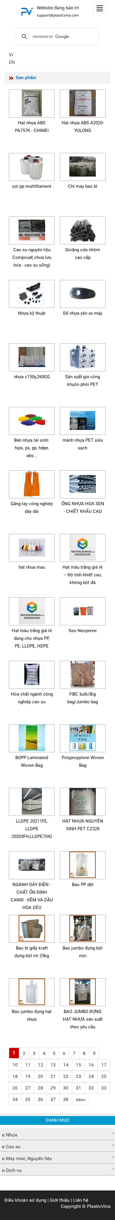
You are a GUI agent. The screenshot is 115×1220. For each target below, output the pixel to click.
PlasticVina (99, 1206)
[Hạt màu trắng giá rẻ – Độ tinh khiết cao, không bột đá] (82, 546)
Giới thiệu (60, 1200)
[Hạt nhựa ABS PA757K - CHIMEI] (32, 102)
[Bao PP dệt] (82, 864)
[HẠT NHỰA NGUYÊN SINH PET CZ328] (82, 800)
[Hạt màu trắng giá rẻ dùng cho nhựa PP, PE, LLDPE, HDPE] (32, 610)
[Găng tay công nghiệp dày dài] (32, 483)
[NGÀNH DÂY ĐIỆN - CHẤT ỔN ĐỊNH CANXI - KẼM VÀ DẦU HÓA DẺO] (32, 864)
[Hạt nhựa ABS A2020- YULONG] (82, 102)
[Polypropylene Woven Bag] (82, 737)
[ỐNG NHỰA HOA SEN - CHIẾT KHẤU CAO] (82, 483)
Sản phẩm (26, 77)
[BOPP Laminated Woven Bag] (32, 737)
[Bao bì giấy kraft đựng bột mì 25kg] (32, 927)
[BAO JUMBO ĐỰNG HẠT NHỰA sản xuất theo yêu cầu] (82, 991)
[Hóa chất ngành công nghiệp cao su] (32, 673)
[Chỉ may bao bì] (82, 165)
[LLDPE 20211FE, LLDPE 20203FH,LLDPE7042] (32, 800)
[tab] (57, 1134)
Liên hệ (80, 1200)
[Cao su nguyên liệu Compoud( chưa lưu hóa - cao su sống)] (32, 229)
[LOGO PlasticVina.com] (49, 11)
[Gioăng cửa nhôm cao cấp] (82, 229)
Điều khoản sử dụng (25, 1200)
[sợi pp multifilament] (32, 165)
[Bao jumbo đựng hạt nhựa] (32, 991)
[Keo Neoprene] (82, 610)
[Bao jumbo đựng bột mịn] (82, 927)
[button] (57, 1133)
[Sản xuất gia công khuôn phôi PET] (82, 356)
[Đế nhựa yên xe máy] (82, 292)
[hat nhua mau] (32, 546)
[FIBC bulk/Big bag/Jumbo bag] (82, 673)
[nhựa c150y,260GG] (32, 356)
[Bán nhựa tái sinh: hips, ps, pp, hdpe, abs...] (32, 419)
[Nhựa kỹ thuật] (32, 292)
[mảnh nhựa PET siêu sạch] (82, 419)
